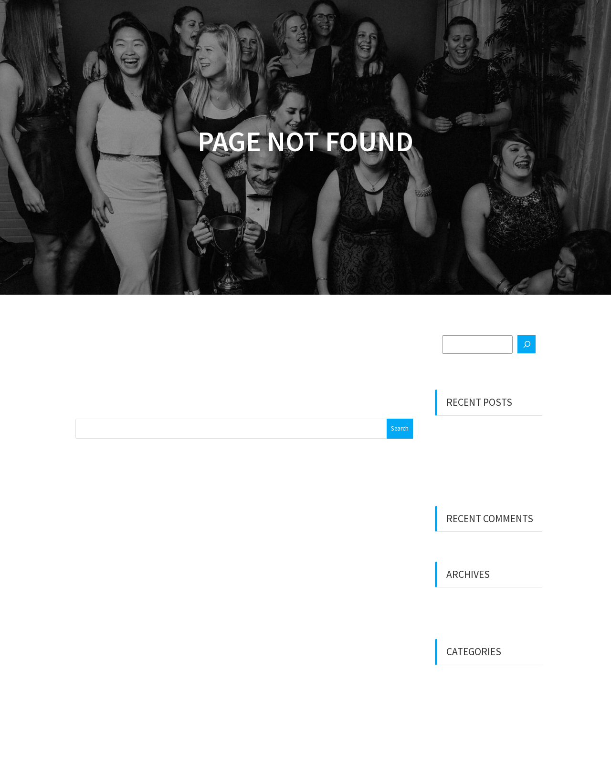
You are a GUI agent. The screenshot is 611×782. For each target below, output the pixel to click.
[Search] (526, 344)
